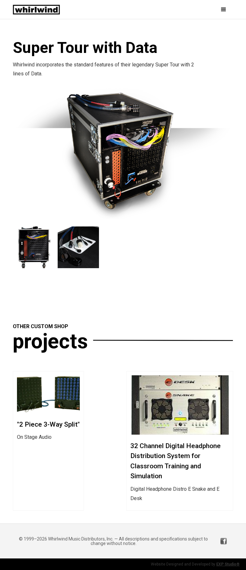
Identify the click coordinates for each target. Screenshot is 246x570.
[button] (190, 9)
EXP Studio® (228, 564)
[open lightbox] (123, 152)
